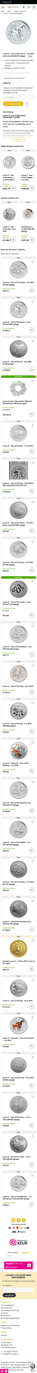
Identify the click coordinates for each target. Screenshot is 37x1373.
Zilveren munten (19, 11)
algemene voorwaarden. (14, 1370)
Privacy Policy (6, 1328)
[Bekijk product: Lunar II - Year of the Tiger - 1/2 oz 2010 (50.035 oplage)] (18, 1144)
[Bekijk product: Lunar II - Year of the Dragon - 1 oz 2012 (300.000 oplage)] (28, 162)
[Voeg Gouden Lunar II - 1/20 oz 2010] (31, 968)
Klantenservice (6, 1308)
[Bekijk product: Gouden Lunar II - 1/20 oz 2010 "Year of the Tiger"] (18, 948)
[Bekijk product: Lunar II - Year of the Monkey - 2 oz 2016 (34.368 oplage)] (18, 634)
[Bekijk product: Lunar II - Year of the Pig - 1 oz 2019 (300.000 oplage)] (18, 710)
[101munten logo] (13, 7)
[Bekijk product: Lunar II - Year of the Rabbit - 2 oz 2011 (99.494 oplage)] (18, 829)
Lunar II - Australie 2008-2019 (12, 13)
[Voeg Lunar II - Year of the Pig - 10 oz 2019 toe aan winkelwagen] (13, 239)
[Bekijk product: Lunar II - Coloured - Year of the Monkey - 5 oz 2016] (18, 750)
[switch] (33, 1370)
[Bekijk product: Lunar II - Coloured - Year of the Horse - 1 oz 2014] (18, 1025)
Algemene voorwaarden (10, 1325)
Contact (4, 1335)
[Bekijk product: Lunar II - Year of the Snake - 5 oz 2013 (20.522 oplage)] (18, 269)
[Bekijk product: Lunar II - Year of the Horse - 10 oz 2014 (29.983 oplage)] (18, 309)
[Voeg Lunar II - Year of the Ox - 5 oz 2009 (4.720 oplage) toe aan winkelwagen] (31, 369)
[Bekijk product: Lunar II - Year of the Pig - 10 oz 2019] (9, 214)
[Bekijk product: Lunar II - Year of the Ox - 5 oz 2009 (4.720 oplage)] (18, 349)
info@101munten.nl (10, 1354)
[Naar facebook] (18, 1220)
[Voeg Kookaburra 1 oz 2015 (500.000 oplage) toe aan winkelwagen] (32, 239)
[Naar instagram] (24, 1220)
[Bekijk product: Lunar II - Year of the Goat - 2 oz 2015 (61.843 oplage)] (18, 549)
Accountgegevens (8, 1305)
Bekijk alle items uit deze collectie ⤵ (14, 78)
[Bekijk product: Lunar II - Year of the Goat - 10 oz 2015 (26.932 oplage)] (18, 1065)
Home (3, 11)
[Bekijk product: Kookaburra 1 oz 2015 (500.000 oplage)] (28, 214)
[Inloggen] (24, 7)
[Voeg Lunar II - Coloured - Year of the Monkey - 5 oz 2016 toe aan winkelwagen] (31, 770)
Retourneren (6, 1315)
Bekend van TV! (7, 2)
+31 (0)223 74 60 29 (10, 1351)
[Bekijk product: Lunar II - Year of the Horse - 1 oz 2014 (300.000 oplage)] (9, 162)
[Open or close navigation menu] (3, 7)
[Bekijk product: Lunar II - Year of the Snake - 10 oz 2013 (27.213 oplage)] (18, 589)
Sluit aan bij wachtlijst (13, 104)
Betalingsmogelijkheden (10, 1318)
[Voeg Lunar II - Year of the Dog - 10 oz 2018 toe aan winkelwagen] (31, 691)
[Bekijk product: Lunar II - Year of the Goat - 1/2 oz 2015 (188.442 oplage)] (18, 1104)
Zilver (9, 11)
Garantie (4, 1313)
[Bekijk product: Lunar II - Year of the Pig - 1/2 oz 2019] (18, 433)
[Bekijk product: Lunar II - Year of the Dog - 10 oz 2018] (18, 673)
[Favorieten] (29, 7)
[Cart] (34, 7)
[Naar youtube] (13, 1220)
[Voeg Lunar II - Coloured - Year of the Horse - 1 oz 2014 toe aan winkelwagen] (31, 1045)
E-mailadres (8, 1285)
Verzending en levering (10, 1310)
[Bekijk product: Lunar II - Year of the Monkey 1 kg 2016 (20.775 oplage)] (18, 790)
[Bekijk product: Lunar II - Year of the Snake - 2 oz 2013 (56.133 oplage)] (18, 869)
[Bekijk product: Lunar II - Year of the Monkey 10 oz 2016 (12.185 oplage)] (18, 908)
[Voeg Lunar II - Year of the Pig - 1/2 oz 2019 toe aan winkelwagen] (31, 451)
